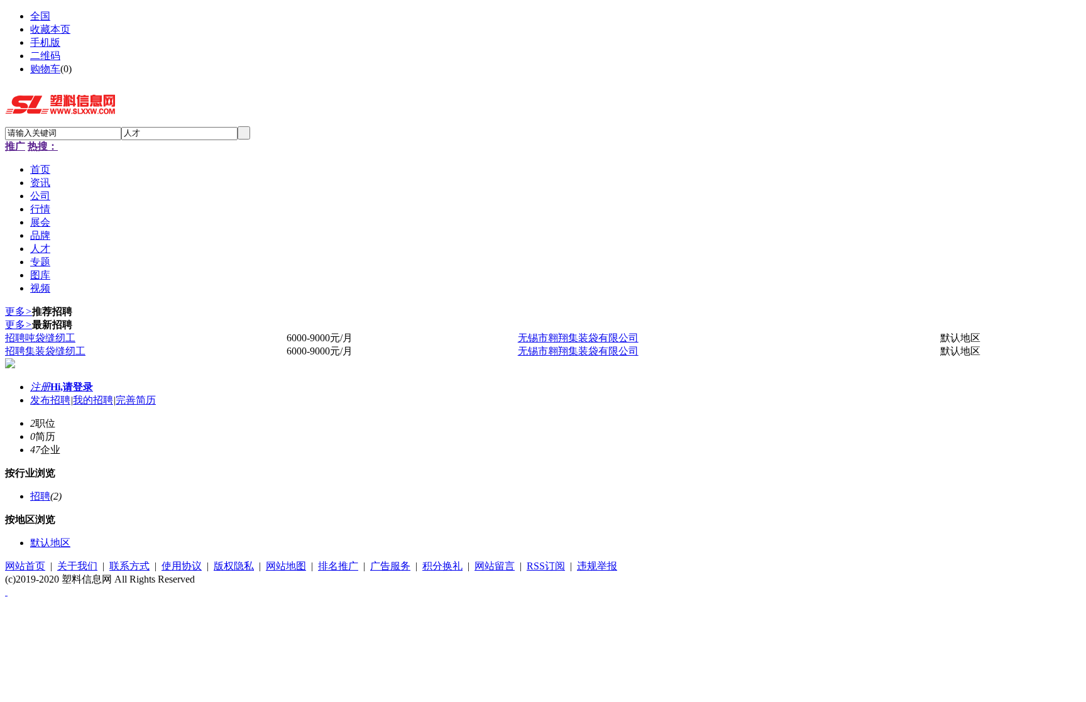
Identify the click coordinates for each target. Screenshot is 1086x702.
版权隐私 (234, 566)
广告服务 (390, 566)
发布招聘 (50, 400)
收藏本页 (50, 29)
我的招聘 (93, 400)
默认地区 (50, 542)
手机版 (45, 42)
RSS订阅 (546, 566)
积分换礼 (442, 566)
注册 (40, 386)
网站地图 (286, 566)
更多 (18, 311)
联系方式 (129, 566)
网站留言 (494, 566)
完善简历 (136, 400)
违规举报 (597, 566)
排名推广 (338, 566)
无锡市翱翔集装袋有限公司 (578, 337)
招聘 (40, 496)
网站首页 (25, 566)
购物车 (45, 68)
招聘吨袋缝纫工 (40, 337)
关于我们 (77, 566)
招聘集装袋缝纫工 (45, 351)
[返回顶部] (6, 591)
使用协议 (182, 566)
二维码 (45, 55)
